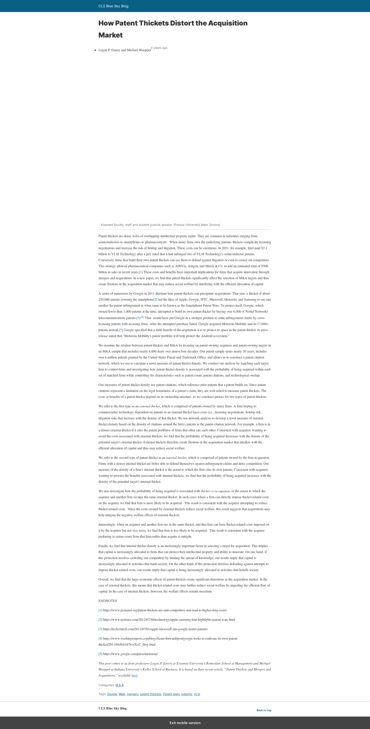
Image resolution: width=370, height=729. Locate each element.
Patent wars (171, 694)
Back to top (264, 710)
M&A (122, 694)
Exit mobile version (185, 723)
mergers (132, 694)
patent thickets (150, 694)
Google (112, 694)
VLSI (197, 694)
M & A (119, 685)
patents (186, 694)
